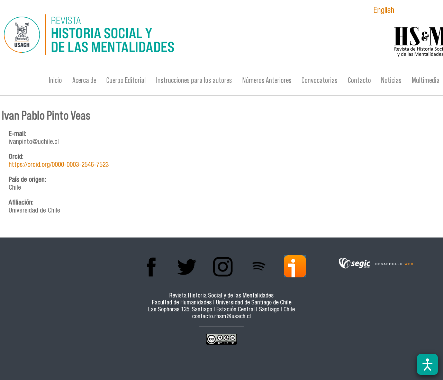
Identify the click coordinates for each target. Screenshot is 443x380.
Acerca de (84, 80)
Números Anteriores (266, 80)
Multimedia (426, 80)
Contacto (359, 80)
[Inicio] (147, 36)
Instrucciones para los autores (194, 80)
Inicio (55, 80)
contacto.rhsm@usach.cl (221, 317)
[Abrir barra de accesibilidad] (427, 364)
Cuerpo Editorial (126, 80)
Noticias (391, 80)
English (383, 11)
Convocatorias (319, 80)
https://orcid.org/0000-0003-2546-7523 (59, 165)
